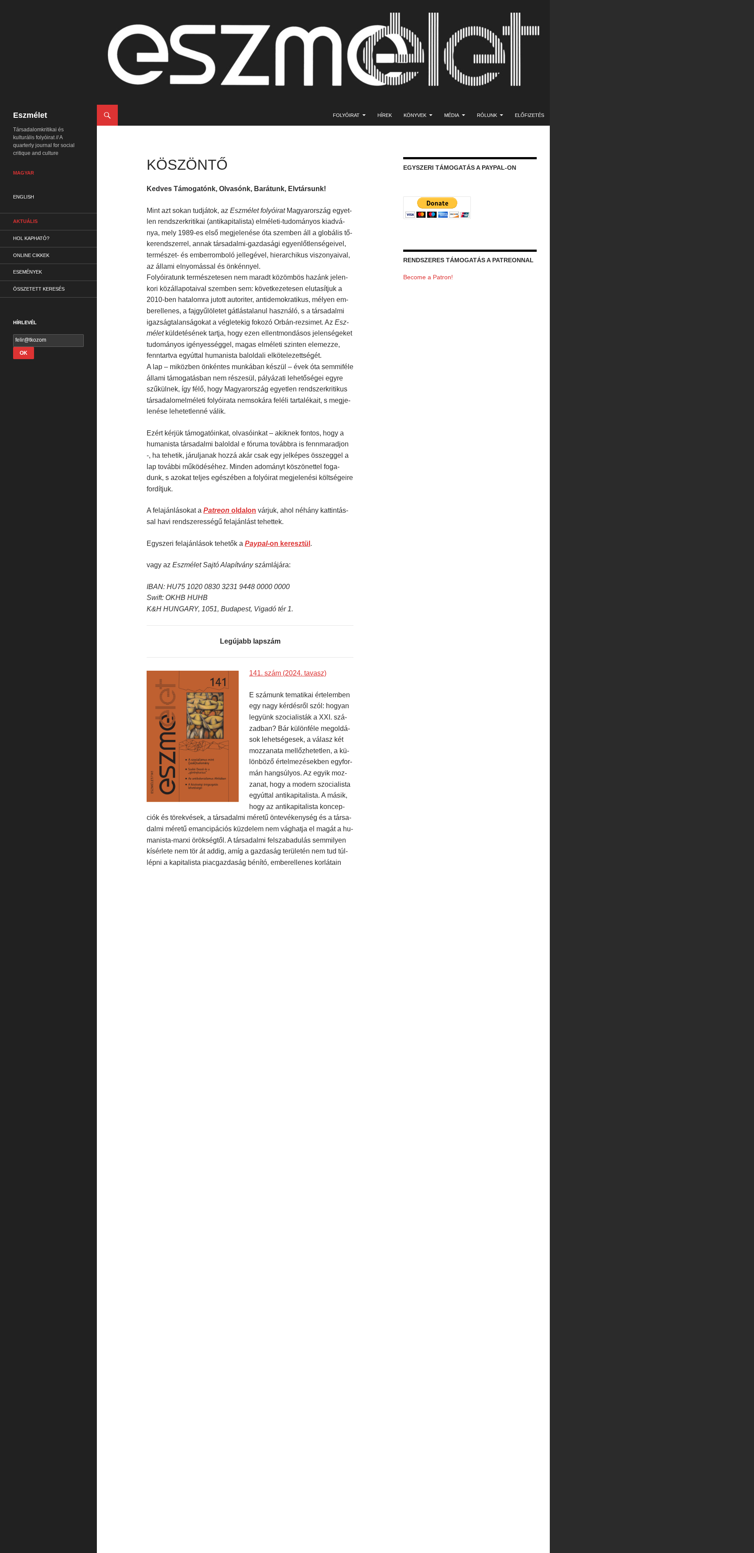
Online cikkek (31, 255)
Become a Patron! (428, 277)
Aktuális (25, 221)
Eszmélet (30, 115)
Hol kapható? (31, 238)
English (23, 196)
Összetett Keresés (39, 288)
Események (27, 271)
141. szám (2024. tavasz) (287, 673)
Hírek (384, 115)
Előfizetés (529, 115)
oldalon (229, 510)
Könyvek (415, 115)
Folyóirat (346, 115)
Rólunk (487, 115)
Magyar (23, 172)
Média (451, 115)
